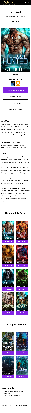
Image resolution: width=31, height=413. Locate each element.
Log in (15, 407)
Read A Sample (15, 97)
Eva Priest (16, 22)
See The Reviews (15, 103)
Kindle (9, 393)
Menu (28, 2)
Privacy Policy (15, 410)
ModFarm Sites (23, 405)
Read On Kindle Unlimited (15, 90)
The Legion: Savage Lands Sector (15, 391)
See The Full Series (15, 109)
